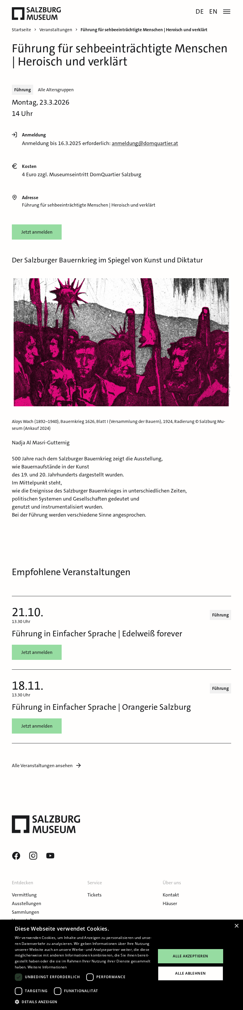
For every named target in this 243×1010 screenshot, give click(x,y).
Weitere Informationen (47, 967)
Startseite (21, 30)
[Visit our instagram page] (33, 856)
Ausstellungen (26, 903)
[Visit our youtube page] (50, 856)
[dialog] (121, 965)
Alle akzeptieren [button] (190, 956)
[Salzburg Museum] (36, 13)
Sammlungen (25, 912)
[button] (83, 1002)
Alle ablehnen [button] (190, 973)
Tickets (94, 895)
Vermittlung (24, 895)
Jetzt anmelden (36, 232)
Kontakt (171, 895)
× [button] (236, 926)
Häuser (170, 903)
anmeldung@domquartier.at (145, 143)
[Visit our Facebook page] (16, 856)
